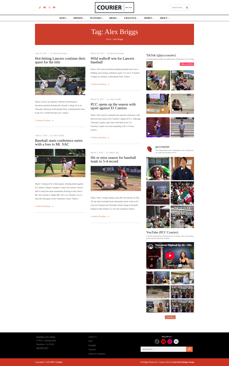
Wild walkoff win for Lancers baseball (112, 60)
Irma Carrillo (115, 99)
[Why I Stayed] (182, 277)
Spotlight (92, 345)
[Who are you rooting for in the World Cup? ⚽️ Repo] (182, 193)
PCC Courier (56, 362)
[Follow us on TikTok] (40, 7)
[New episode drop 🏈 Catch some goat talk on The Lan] (158, 193)
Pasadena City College (45, 337)
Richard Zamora (60, 53)
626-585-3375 (42, 348)
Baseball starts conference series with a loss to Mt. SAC (59, 142)
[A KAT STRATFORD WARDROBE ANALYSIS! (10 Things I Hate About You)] (182, 305)
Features (96, 18)
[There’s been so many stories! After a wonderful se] (182, 217)
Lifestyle (130, 18)
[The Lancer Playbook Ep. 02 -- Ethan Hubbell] (158, 277)
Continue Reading (42, 120)
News (62, 18)
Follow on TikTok (187, 64)
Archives (92, 349)
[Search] (189, 349)
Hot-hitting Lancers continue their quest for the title (60, 60)
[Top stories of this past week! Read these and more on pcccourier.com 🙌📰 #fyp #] (182, 127)
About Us (92, 337)
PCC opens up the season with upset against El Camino (113, 106)
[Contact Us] (54, 7)
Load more (170, 317)
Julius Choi (114, 152)
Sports (148, 18)
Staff (90, 341)
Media (113, 18)
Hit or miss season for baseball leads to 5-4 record (113, 159)
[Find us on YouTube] (44, 7)
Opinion (78, 18)
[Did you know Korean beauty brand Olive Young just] (158, 168)
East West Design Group (183, 362)
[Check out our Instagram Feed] (49, 7)
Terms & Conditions (96, 354)
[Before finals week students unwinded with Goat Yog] (158, 217)
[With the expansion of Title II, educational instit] (182, 168)
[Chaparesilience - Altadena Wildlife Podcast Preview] (158, 291)
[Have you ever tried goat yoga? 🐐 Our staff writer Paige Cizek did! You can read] (158, 80)
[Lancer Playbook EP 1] (158, 305)
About (163, 18)
